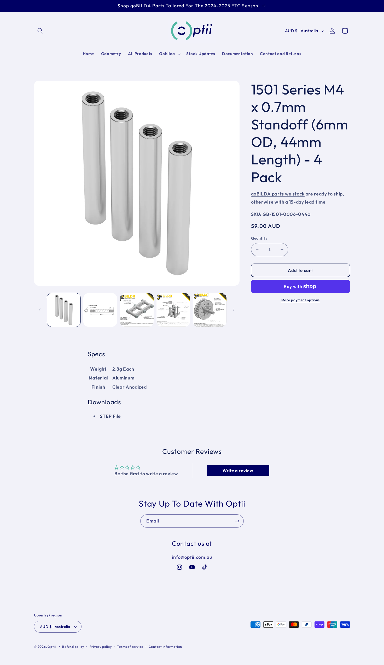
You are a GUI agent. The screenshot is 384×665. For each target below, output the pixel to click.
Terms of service (130, 647)
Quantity (259, 238)
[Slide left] (39, 310)
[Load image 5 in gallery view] (209, 310)
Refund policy (73, 647)
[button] (40, 31)
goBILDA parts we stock (278, 194)
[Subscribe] (237, 521)
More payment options (300, 300)
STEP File (110, 416)
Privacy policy (101, 647)
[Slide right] (234, 310)
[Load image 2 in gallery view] (100, 310)
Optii (52, 647)
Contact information (165, 647)
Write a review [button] (238, 470)
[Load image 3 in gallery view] (137, 310)
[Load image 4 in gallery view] (173, 310)
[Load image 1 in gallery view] (64, 310)
